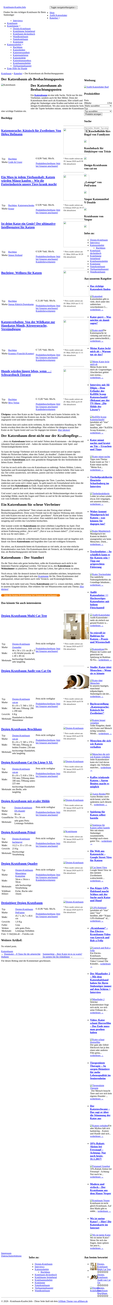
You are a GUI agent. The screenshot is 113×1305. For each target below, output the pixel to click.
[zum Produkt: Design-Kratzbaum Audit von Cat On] (76, 693)
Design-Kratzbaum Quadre (19, 863)
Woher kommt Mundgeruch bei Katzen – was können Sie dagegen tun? (99, 517)
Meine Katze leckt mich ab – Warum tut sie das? (100, 351)
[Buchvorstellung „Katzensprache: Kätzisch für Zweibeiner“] (101, 723)
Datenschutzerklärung (11, 1256)
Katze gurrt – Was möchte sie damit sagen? (100, 320)
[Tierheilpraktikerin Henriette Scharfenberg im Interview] (99, 493)
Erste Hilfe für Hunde (17, 68)
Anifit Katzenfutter (58, 15)
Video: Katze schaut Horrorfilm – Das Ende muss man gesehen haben (100, 1026)
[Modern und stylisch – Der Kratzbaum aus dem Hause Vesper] (100, 1200)
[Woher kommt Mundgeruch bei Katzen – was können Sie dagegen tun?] (100, 531)
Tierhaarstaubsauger (22, 66)
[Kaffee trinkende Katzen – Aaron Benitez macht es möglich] (98, 794)
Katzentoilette (19, 58)
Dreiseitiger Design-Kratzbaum (22, 902)
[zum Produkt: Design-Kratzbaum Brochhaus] (73, 728)
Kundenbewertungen (45, 262)
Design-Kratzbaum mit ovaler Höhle (25, 801)
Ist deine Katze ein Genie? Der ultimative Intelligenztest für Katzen (28, 225)
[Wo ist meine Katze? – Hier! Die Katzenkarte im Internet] (100, 1235)
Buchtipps (17, 47)
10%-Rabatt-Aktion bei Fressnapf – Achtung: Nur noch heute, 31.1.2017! (98, 1151)
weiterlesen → (96, 309)
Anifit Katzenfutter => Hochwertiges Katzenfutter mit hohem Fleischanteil (99, 600)
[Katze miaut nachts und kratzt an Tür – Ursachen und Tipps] (100, 456)
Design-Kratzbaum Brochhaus (21, 729)
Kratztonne (18, 42)
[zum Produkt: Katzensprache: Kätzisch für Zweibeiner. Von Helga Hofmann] (76, 153)
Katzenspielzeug (20, 55)
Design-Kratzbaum (22, 28)
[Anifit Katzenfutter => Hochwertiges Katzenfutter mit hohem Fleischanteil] (100, 615)
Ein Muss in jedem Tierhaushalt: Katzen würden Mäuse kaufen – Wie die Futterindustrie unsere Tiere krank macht (29, 180)
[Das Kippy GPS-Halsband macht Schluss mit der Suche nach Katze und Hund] (98, 907)
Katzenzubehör (14, 44)
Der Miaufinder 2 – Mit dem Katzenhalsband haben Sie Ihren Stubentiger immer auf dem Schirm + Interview (101, 983)
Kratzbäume (13, 26)
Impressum (6, 1253)
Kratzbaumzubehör (22, 63)
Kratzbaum (12, 23)
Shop (52, 12)
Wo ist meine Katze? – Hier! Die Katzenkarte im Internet (100, 1223)
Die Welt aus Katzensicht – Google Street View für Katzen (101, 856)
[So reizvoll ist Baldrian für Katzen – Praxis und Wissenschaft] (97, 649)
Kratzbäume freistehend (24, 31)
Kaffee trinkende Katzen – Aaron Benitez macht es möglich (99, 782)
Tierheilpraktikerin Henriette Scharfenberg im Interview (101, 482)
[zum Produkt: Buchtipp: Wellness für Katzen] (76, 295)
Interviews (18, 20)
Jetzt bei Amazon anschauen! (48, 164)
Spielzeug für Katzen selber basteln (98, 814)
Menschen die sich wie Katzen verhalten (100, 743)
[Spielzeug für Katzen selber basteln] (101, 827)
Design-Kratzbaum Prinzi (18, 832)
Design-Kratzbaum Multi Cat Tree (24, 615)
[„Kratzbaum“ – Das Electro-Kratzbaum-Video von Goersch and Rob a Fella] (101, 950)
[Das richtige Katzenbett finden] (96, 296)
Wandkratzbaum (20, 36)
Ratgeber (54, 18)
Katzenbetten (19, 50)
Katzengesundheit (21, 52)
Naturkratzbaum (20, 39)
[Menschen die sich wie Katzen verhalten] (101, 757)
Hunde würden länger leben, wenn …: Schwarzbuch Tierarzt (26, 372)
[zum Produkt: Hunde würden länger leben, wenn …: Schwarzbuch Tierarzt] (76, 394)
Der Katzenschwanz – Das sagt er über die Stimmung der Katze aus (100, 1112)
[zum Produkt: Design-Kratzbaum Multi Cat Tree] (76, 638)
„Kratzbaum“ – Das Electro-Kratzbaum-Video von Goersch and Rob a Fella (100, 934)
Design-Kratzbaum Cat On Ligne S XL (27, 762)
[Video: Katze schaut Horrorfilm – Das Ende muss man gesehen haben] (101, 1042)
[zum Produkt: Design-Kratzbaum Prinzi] (70, 831)
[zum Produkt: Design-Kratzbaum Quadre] (73, 862)
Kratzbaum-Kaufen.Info (15, 7)
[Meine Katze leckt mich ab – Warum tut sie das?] (101, 364)
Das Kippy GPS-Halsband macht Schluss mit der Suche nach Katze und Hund (100, 894)
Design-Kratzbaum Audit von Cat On (26, 670)
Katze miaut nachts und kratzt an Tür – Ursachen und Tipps (101, 444)
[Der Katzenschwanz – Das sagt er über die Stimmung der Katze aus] (99, 1125)
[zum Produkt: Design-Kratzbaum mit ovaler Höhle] (73, 800)
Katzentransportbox (22, 60)
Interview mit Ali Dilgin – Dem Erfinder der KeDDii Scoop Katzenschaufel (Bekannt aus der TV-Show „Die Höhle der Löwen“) (100, 397)
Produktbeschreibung (45, 163)
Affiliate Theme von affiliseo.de (73, 1301)
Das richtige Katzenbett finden (100, 288)
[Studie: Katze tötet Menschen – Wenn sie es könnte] (101, 683)
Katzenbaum (40, 95)
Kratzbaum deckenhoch (24, 34)
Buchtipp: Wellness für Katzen (21, 272)
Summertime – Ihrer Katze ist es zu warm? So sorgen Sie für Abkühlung (62, 955)
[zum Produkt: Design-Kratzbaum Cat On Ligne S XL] (73, 761)
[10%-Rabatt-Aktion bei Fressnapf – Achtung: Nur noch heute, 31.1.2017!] (100, 1166)
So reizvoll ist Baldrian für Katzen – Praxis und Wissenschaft (100, 637)
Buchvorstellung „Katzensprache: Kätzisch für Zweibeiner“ (99, 708)
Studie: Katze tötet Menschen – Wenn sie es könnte (100, 670)
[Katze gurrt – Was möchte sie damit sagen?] (96, 330)
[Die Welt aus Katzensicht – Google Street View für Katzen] (98, 867)
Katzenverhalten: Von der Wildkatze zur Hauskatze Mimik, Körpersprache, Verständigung (28, 325)
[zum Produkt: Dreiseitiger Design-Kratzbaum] (73, 902)
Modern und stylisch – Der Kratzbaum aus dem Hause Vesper (100, 1189)
